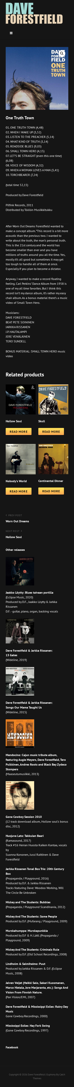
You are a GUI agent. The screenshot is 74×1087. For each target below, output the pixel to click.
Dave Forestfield (36, 1074)
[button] (61, 53)
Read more (19, 431)
